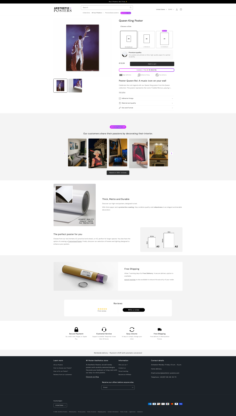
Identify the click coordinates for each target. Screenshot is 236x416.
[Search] (131, 8)
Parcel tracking (123, 371)
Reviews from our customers (62, 374)
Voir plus (122, 92)
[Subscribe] (132, 387)
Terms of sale (123, 411)
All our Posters (58, 365)
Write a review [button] (133, 310)
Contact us (122, 368)
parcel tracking (130, 280)
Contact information (113, 411)
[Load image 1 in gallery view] (60, 86)
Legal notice (132, 411)
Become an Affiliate (125, 374)
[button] (97, 12)
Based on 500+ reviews (118, 173)
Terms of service (91, 411)
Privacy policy (82, 411)
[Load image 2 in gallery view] (75, 86)
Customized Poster (75, 241)
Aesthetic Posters (62, 411)
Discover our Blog (92, 377)
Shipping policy (102, 411)
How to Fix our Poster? (60, 371)
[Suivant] (171, 153)
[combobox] (107, 8)
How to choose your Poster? (62, 368)
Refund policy (72, 411)
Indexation (140, 411)
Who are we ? (123, 365)
